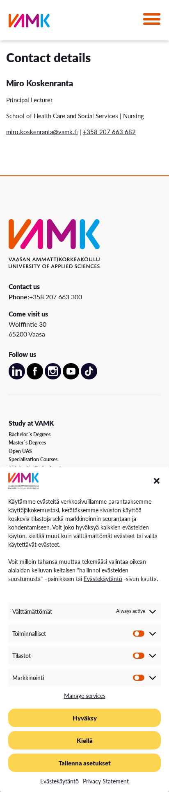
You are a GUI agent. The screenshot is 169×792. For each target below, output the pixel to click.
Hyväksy (85, 717)
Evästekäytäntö (103, 578)
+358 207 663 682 (109, 131)
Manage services (84, 695)
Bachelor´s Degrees (29, 434)
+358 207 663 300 (55, 296)
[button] (157, 481)
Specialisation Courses (33, 459)
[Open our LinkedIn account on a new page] (17, 377)
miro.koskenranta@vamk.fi (42, 131)
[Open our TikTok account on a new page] (89, 377)
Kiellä (85, 740)
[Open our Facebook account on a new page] (35, 377)
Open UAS (20, 451)
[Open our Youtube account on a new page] (71, 377)
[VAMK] (29, 22)
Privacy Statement (106, 781)
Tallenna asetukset (85, 762)
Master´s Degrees (27, 442)
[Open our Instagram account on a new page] (53, 377)
